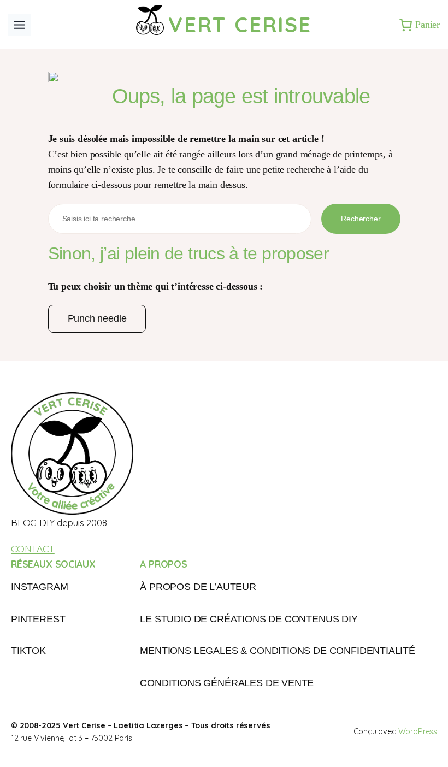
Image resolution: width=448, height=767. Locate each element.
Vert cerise (239, 24)
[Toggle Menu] (19, 25)
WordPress (417, 731)
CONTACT (33, 548)
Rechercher (360, 218)
